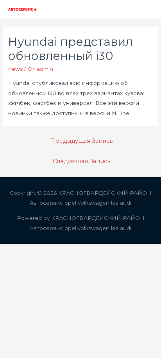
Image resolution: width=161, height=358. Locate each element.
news (15, 69)
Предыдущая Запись (81, 140)
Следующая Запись (81, 161)
